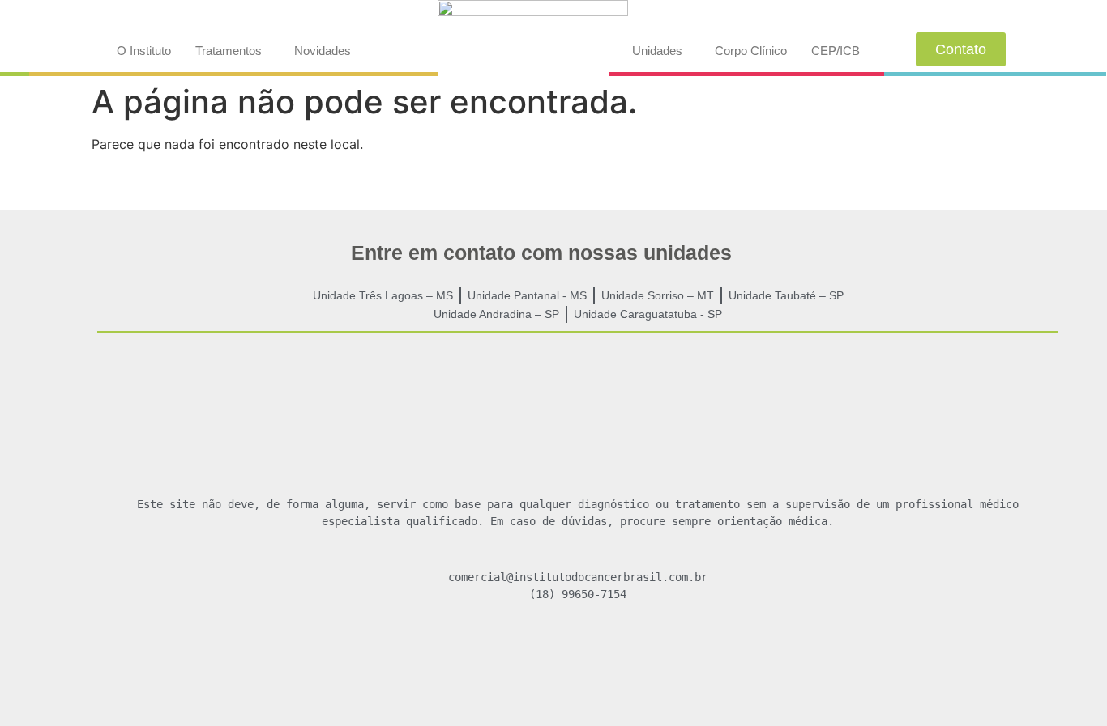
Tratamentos (228, 50)
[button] (232, 50)
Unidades (657, 50)
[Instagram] (577, 653)
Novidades (322, 50)
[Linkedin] (624, 653)
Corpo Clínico (751, 50)
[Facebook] (530, 653)
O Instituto (144, 50)
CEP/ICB (835, 50)
